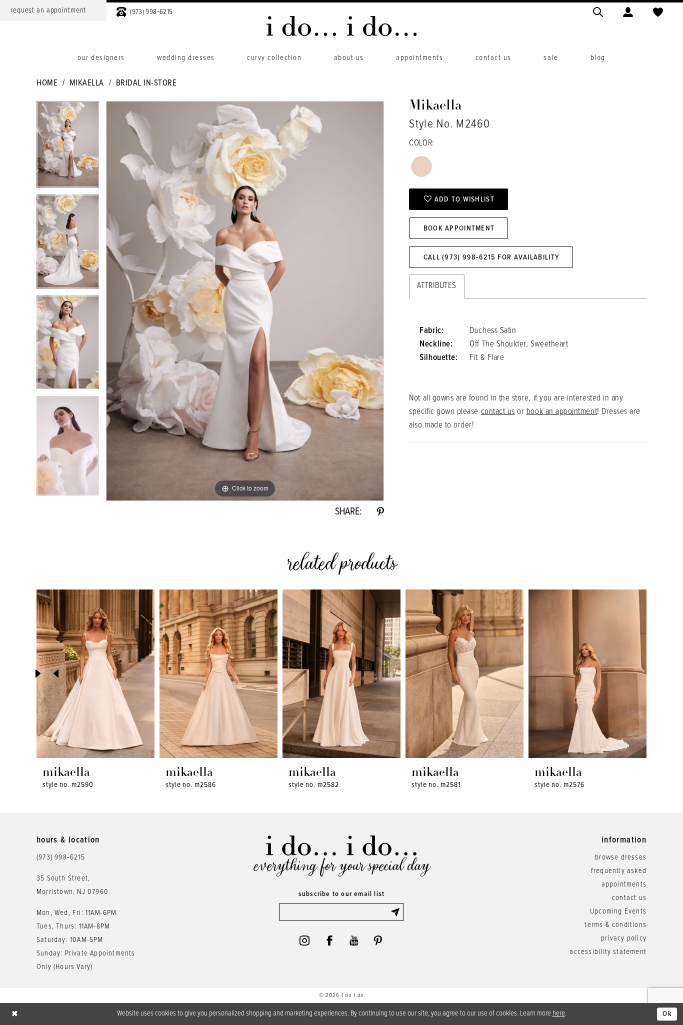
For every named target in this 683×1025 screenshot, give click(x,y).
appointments (624, 885)
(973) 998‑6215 (60, 857)
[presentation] (95, 674)
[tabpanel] (67, 147)
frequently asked (618, 871)
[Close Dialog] (15, 1014)
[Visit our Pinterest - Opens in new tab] (378, 941)
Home (47, 83)
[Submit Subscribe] (397, 912)
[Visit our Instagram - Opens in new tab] (305, 941)
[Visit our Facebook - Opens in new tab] (329, 941)
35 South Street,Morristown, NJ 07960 (72, 885)
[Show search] (598, 10)
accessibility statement (608, 952)
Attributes (436, 286)
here (558, 1013)
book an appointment (561, 412)
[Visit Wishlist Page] (658, 10)
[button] (628, 10)
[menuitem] (144, 10)
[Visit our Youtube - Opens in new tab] (354, 941)
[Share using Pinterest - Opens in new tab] (380, 512)
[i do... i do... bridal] (341, 26)
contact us (498, 412)
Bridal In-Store (146, 83)
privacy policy (623, 939)
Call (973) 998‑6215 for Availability (492, 257)
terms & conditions (615, 925)
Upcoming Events (618, 911)
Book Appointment (459, 229)
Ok (667, 1014)
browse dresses (620, 857)
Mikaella (87, 83)
